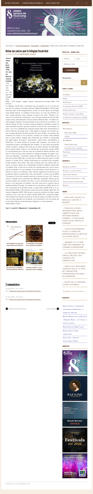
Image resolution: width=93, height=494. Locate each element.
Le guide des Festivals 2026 (73, 106)
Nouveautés (35, 46)
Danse (65, 98)
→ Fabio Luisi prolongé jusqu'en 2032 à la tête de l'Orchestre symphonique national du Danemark (74, 271)
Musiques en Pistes (69, 167)
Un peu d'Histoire (12, 3)
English (65, 185)
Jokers (67, 136)
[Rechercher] (84, 82)
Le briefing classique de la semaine (75, 117)
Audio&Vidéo (44, 46)
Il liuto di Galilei (51, 309)
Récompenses (67, 129)
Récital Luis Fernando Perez (17, 309)
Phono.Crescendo (71, 144)
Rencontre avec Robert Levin (73, 327)
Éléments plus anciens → (74, 291)
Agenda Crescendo (69, 110)
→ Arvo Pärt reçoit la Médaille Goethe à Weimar (73, 200)
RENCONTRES (65, 298)
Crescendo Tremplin (70, 174)
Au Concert (67, 102)
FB (77, 3)
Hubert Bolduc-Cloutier (28, 54)
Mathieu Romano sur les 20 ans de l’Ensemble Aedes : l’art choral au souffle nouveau (75, 320)
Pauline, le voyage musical (72, 171)
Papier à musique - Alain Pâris (73, 114)
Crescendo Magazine (22, 46)
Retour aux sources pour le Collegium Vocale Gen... (25, 291)
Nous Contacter (52, 3)
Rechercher (66, 78)
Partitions (66, 152)
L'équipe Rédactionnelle (32, 3)
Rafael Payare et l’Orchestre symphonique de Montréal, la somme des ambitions (73, 309)
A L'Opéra (66, 95)
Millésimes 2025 (70, 133)
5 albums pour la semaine (73, 148)
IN (86, 3)
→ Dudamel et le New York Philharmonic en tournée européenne (73, 244)
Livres (65, 156)
